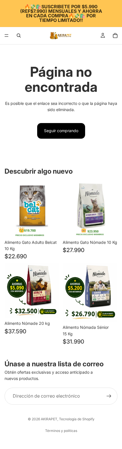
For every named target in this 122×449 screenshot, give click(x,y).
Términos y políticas (61, 431)
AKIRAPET (49, 419)
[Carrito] (115, 35)
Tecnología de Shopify (76, 419)
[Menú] (6, 35)
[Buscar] (18, 35)
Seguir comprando (61, 130)
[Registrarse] (109, 396)
